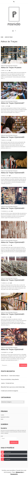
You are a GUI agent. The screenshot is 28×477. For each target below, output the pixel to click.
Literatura (15, 65)
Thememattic (14, 474)
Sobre (2, 419)
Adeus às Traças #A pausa (11, 67)
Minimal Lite (19, 472)
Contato (2, 415)
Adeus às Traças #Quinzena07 (12, 103)
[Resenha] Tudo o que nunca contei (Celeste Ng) (13, 387)
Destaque (11, 65)
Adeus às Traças (4, 65)
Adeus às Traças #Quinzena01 (12, 314)
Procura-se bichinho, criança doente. (10, 379)
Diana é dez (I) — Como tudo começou (10, 375)
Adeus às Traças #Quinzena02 (12, 280)
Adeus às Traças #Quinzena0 (12, 349)
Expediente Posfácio (5, 417)
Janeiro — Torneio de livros (7, 383)
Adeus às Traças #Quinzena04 (12, 208)
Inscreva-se (14, 442)
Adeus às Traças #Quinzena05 (12, 173)
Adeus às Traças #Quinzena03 (12, 242)
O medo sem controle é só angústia (9, 390)
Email (2, 436)
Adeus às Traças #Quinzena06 (12, 137)
